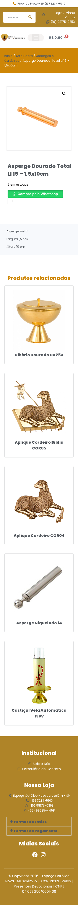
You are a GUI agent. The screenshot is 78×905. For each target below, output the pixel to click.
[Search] (30, 17)
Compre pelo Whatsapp (38, 194)
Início (8, 56)
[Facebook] (35, 854)
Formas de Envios (30, 821)
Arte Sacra (24, 56)
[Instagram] (43, 854)
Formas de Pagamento (35, 830)
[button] (35, 37)
